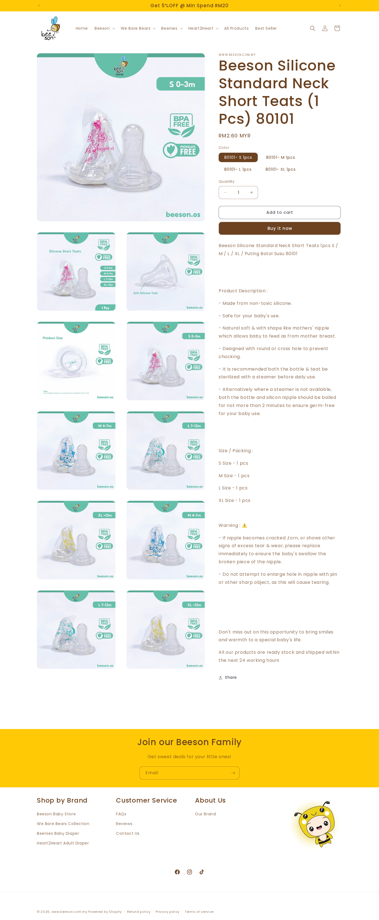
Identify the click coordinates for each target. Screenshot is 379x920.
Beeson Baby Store (56, 814)
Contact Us (128, 833)
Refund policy (139, 911)
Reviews (124, 823)
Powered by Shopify (105, 911)
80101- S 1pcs (238, 157)
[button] (104, 28)
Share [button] (231, 677)
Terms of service (199, 911)
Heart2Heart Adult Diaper (63, 843)
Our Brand (205, 814)
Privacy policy (168, 911)
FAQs (121, 814)
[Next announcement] (340, 5)
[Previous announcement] (39, 5)
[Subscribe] (233, 773)
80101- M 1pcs (280, 157)
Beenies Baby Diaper (58, 833)
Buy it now (279, 228)
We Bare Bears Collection (63, 823)
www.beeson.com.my (69, 911)
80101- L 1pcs (238, 169)
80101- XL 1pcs (281, 169)
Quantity (226, 181)
